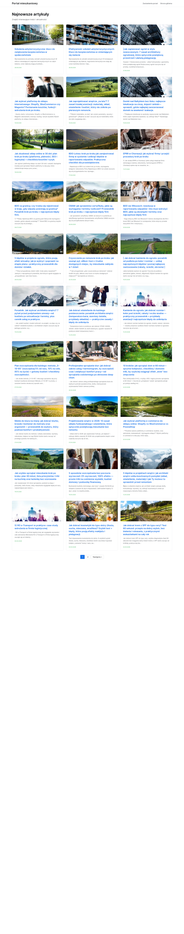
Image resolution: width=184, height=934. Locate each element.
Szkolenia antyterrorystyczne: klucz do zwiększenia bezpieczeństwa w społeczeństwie (35, 52)
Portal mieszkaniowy (25, 3)
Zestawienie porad (150, 3)
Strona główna (166, 3)
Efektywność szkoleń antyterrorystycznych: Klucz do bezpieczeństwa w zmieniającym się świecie (92, 52)
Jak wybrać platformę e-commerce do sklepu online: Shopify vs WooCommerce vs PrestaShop (145, 424)
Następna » (97, 557)
